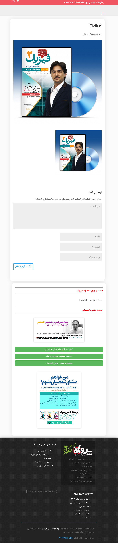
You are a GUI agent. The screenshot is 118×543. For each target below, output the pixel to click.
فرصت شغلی (84, 506)
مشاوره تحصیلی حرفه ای (79, 502)
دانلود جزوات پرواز (44, 465)
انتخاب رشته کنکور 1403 (80, 499)
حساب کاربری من (44, 450)
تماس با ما (85, 517)
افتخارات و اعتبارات (82, 510)
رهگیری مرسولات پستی (42, 461)
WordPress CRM (66, 538)
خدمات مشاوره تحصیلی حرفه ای (59, 349)
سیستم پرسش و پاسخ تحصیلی (59, 363)
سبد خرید (47, 458)
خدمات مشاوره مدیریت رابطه (59, 356)
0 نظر (85, 34)
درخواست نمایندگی (82, 513)
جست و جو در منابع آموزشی (40, 454)
